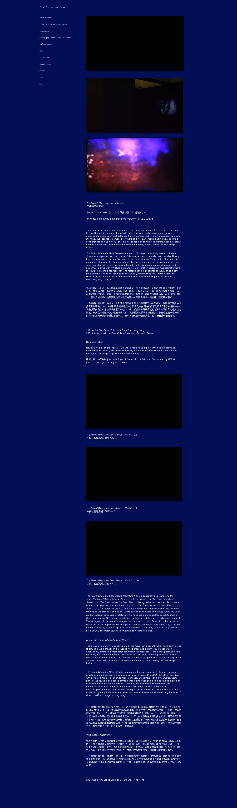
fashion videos (45, 64)
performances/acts (46, 44)
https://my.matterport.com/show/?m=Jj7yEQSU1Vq (126, 218)
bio (41, 84)
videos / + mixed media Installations (53, 24)
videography (44, 31)
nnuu (41, 77)
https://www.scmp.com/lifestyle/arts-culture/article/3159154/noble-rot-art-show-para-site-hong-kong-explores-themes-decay (132, 352)
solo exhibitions (46, 18)
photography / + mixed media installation (55, 37)
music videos (44, 57)
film (41, 51)
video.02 (43, 71)
